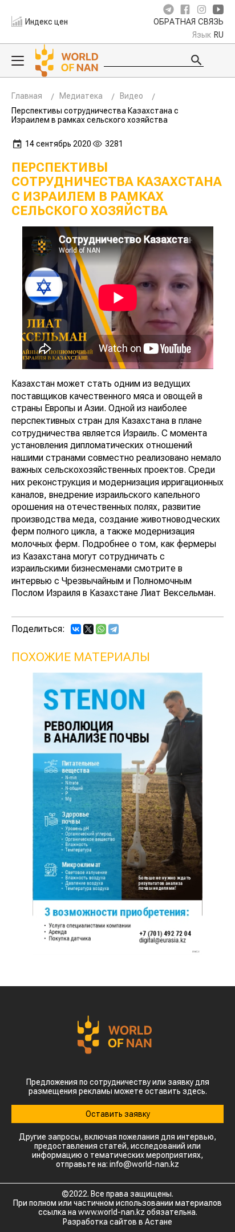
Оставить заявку (118, 1113)
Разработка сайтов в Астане (117, 1221)
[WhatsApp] (101, 629)
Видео (131, 95)
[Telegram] (113, 629)
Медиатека (81, 95)
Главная (26, 95)
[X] (88, 629)
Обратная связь (188, 22)
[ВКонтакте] (76, 629)
